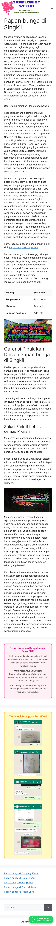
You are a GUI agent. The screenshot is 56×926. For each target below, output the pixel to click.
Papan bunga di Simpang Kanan (21, 873)
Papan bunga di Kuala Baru (19, 891)
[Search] (48, 907)
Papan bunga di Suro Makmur (20, 887)
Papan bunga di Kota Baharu (19, 878)
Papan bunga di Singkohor (23, 247)
